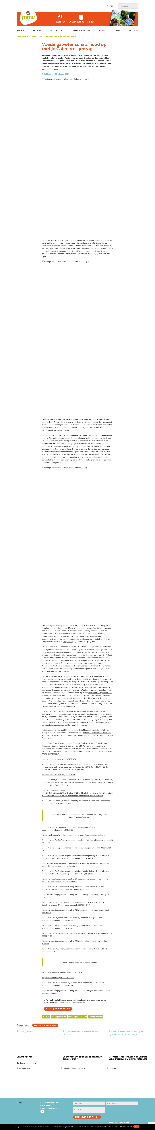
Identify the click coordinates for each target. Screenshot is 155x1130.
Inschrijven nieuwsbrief (58, 1009)
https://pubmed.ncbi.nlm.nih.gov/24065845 (59, 774)
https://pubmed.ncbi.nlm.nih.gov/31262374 (59, 759)
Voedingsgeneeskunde (51, 687)
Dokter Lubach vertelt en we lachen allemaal (79, 962)
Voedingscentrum (58, 1016)
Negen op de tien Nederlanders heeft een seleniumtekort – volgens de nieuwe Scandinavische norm (79, 815)
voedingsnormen (96, 1016)
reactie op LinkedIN (53, 248)
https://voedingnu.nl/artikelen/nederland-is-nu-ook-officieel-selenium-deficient (73, 835)
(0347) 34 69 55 (46, 1105)
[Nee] (152, 1127)
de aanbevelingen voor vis (62, 719)
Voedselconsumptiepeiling (63, 666)
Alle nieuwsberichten (45, 1025)
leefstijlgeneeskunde (77, 1016)
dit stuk (95, 419)
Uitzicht (46, 1016)
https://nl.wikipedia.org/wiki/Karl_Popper (58, 978)
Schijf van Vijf (68, 642)
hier (93, 730)
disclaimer (124, 1122)
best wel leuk (78, 701)
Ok (136, 1126)
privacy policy (112, 1122)
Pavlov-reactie (51, 240)
